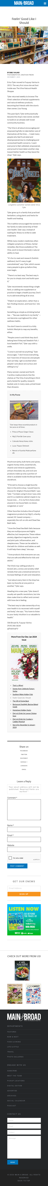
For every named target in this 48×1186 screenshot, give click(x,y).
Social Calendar (16, 1101)
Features (11, 1032)
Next (46, 45)
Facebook (24, 750)
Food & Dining (14, 1042)
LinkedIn (24, 765)
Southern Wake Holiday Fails (23, 694)
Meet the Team (14, 1076)
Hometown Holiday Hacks (22, 710)
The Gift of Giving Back (21, 701)
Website (10, 845)
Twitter (24, 754)
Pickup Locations (16, 1081)
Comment (12, 798)
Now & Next (13, 1037)
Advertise (12, 1091)
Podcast (11, 1106)
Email (24, 769)
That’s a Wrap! (18, 685)
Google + (24, 762)
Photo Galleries (15, 1057)
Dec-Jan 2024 (31, 636)
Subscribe (12, 1071)
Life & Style (13, 1047)
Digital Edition (14, 1086)
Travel (10, 1052)
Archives (11, 1096)
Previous (2, 45)
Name (10, 825)
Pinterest (24, 758)
